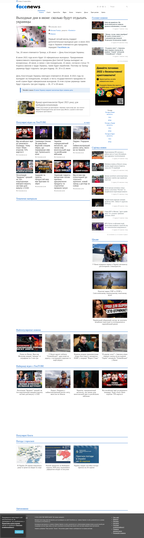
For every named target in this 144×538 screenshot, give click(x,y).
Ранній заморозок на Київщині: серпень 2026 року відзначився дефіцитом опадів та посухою (58, 467)
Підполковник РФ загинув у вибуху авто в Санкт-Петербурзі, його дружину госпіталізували (115, 154)
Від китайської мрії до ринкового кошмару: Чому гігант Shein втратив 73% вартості (24, 146)
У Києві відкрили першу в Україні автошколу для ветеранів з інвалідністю (109, 265)
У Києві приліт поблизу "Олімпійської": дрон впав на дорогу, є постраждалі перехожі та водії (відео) (58, 357)
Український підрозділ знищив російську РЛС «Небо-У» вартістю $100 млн (116, 201)
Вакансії (115, 519)
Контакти (116, 523)
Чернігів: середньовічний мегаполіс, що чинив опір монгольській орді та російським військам (62, 147)
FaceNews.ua (63, 47)
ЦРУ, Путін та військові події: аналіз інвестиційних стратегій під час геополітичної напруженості (116, 225)
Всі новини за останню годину (117, 234)
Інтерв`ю (78, 12)
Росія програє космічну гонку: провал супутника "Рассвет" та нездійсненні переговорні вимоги (116, 190)
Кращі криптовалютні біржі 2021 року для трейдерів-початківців (57, 103)
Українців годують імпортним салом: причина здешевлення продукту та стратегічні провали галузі (62, 181)
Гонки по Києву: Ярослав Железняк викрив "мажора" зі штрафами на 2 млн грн (29, 356)
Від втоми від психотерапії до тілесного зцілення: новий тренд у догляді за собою (81, 180)
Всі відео (87, 122)
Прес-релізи (95, 12)
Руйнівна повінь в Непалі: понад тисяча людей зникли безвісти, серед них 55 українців (116, 166)
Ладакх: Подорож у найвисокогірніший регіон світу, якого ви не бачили (81, 145)
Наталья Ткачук (55, 30)
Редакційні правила (119, 533)
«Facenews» (72, 30)
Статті (48, 12)
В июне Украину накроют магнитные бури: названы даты (53, 90)
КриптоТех (56, 12)
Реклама (116, 521)
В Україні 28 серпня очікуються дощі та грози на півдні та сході (29, 466)
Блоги (71, 12)
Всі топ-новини (123, 61)
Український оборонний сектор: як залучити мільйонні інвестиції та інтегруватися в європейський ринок (110, 322)
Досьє (86, 12)
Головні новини (100, 18)
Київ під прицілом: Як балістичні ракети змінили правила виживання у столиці (115, 24)
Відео (64, 12)
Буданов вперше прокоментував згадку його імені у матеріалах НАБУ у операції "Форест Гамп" (86, 356)
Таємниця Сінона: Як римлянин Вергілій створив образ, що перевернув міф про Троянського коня (43, 147)
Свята (103, 12)
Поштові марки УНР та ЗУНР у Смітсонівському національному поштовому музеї (110, 293)
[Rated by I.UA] (25, 517)
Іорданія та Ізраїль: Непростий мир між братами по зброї (42, 179)
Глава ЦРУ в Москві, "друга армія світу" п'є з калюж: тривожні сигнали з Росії (116, 213)
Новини (41, 12)
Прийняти (19, 532)
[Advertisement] (71, 415)
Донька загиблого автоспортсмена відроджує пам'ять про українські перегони (116, 178)
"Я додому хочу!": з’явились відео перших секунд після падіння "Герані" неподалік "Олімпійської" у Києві (115, 357)
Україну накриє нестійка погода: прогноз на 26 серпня (86, 466)
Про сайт (116, 517)
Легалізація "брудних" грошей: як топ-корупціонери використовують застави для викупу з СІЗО (24, 181)
